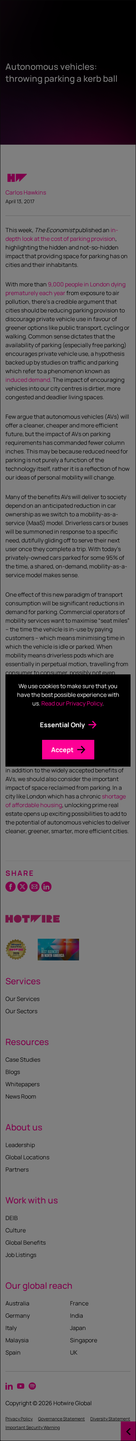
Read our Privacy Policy (71, 703)
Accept (62, 749)
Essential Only (62, 724)
